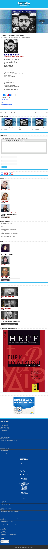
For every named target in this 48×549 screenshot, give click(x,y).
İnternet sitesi (4, 162)
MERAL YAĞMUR (5, 189)
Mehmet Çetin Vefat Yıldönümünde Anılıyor (9, 440)
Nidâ (3, 102)
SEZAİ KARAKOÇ (5, 319)
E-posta (3, 158)
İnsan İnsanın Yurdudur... (7, 190)
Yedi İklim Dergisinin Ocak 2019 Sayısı (9, 112)
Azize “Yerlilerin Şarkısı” (5, 423)
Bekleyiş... (3, 202)
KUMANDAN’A (3, 430)
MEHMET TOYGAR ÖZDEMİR (8, 213)
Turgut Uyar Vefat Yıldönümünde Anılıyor (8, 524)
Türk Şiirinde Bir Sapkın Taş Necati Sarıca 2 (22, 127)
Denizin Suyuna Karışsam (5, 508)
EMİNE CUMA (4, 201)
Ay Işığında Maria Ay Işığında (6, 521)
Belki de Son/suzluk (4, 450)
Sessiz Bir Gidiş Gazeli (5, 437)
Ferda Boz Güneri (5, 264)
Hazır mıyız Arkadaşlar (5, 453)
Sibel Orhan (4, 253)
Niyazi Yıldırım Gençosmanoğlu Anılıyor (8, 534)
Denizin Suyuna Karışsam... (7, 254)
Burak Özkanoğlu (14, 37)
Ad (2, 154)
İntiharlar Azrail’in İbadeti (7, 106)
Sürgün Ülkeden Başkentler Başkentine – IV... (10, 322)
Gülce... (2, 309)
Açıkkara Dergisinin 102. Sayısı (6, 504)
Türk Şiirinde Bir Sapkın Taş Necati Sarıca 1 (38, 127)
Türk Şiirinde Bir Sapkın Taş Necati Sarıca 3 (7, 127)
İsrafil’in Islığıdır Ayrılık (7, 104)
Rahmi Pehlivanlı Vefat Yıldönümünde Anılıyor (9, 511)
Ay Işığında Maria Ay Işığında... (8, 277)
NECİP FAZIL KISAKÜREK (8, 296)
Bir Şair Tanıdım (5, 99)
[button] (3, 141)
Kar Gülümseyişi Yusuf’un (40, 112)
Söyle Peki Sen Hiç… (4, 427)
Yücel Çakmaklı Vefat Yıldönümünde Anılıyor (9, 518)
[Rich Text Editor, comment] (24, 147)
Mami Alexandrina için (4, 443)
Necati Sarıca (4, 276)
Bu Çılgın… (2, 433)
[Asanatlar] (24, 3)
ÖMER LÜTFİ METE (6, 308)
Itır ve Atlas (2, 531)
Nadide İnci (2, 514)
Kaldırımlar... (4, 297)
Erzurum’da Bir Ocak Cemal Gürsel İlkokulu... (9, 215)
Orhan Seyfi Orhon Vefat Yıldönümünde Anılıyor (10, 528)
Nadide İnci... (4, 266)
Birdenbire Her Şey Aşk (5, 447)
